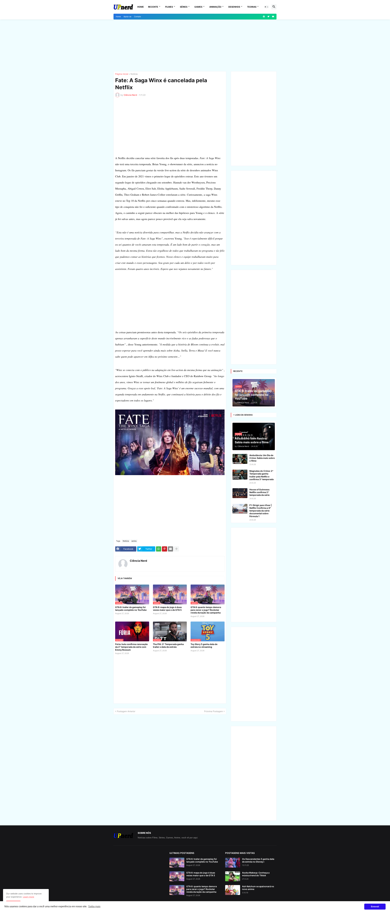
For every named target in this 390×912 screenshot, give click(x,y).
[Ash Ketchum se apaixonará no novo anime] (232, 890)
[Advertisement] (195, 45)
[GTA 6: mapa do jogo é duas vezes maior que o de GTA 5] (176, 876)
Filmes (169, 6)
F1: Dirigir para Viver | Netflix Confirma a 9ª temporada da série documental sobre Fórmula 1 (260, 511)
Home (140, 6)
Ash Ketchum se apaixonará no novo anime (258, 887)
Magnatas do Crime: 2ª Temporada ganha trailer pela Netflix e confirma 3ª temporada (261, 475)
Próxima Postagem (213, 711)
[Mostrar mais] (176, 549)
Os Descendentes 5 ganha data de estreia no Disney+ (258, 860)
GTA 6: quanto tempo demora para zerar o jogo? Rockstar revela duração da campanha (206, 610)
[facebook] (264, 16)
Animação (215, 6)
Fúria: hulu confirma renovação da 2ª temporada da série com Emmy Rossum (131, 647)
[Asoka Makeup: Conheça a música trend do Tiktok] (232, 876)
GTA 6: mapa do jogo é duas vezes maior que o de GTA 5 (167, 608)
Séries (183, 6)
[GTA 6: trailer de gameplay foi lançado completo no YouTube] (176, 863)
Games (198, 6)
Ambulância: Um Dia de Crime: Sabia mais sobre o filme (262, 458)
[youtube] (273, 16)
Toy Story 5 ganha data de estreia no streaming (204, 645)
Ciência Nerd (138, 560)
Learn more (28, 897)
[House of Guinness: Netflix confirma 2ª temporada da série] (239, 493)
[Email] (170, 549)
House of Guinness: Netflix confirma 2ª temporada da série (259, 492)
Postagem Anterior (126, 711)
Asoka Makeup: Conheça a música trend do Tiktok (255, 874)
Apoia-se (127, 16)
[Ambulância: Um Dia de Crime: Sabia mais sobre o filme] (239, 459)
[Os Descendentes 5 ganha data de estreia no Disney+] (232, 863)
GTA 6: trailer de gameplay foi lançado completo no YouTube (131, 608)
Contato (137, 16)
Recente (153, 6)
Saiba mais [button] (94, 906)
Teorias (251, 6)
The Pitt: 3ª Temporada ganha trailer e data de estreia (168, 645)
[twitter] (268, 16)
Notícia (134, 74)
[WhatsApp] (158, 549)
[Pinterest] (164, 549)
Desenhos (234, 6)
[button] (266, 6)
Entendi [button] (375, 906)
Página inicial (121, 74)
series (133, 541)
